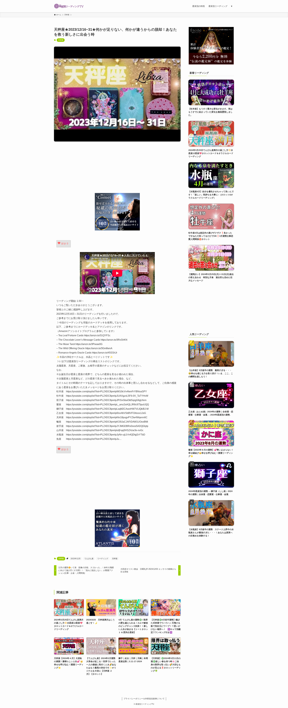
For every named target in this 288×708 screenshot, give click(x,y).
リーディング (102, 559)
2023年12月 (76, 559)
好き (64, 243)
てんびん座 (88, 559)
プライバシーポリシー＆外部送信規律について (144, 699)
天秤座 (60, 40)
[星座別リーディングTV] (69, 6)
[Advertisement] (117, 167)
